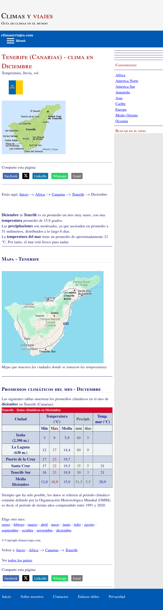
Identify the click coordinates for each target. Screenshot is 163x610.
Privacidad (117, 596)
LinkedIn (40, 176)
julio (77, 524)
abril (44, 524)
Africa (40, 194)
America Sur (125, 86)
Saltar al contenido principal (22, 2)
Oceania (121, 120)
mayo (55, 524)
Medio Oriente (126, 115)
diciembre (64, 530)
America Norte (126, 80)
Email (77, 176)
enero (6, 524)
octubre (27, 530)
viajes (27, 15)
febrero (19, 524)
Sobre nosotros (32, 596)
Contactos (60, 596)
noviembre (45, 530)
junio (66, 524)
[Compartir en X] (25, 176)
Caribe (120, 103)
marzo (32, 524)
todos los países (20, 560)
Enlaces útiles (88, 596)
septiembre (10, 530)
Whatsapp (59, 176)
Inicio (24, 194)
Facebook (10, 176)
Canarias (58, 194)
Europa (120, 109)
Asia (118, 97)
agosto (89, 524)
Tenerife (78, 194)
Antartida (122, 92)
